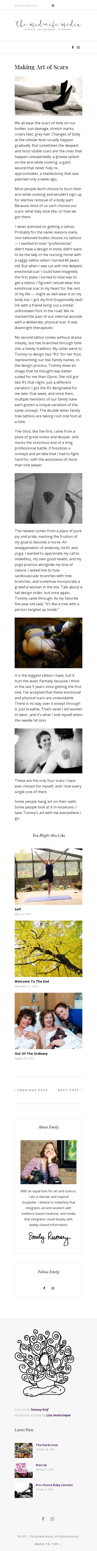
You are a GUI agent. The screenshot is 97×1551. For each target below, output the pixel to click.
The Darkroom (47, 1445)
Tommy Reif (39, 1409)
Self (18, 909)
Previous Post (32, 1090)
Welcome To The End (32, 981)
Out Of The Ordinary (31, 1053)
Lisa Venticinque (58, 1415)
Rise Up (41, 1465)
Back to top (47, 1544)
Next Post (69, 1090)
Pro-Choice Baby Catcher (54, 1485)
